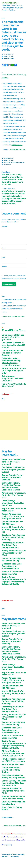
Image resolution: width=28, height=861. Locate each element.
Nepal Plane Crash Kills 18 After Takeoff (14, 385)
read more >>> (17, 145)
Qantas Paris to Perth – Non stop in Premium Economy (12, 352)
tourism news (7, 164)
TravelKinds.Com (9, 3)
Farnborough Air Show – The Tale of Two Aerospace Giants (13, 545)
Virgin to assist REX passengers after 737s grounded (13, 337)
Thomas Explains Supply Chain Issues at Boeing (13, 797)
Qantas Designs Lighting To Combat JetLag (13, 559)
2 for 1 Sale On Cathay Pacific (12, 808)
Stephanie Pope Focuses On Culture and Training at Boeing (13, 537)
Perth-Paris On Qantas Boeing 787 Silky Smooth (13, 776)
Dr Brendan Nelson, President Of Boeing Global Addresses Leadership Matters (11, 361)
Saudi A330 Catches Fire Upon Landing (13, 803)
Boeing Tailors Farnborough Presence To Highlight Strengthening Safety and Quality (14, 580)
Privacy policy (7, 845)
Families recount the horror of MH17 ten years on (13, 760)
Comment (5, 226)
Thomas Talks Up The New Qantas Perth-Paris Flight (13, 790)
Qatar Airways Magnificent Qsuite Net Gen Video (13, 378)
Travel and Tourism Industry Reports (14, 162)
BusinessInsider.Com (17, 149)
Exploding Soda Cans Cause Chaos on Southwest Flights (12, 566)
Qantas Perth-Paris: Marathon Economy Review (11, 769)
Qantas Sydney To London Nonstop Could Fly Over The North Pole (14, 783)
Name (4, 248)
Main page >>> (7, 394)
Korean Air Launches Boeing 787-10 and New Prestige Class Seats (13, 516)
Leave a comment (9, 58)
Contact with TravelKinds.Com (13, 316)
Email (4, 257)
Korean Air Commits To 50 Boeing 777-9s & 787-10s (13, 529)
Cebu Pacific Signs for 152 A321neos (12, 523)
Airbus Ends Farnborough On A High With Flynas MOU (14, 370)
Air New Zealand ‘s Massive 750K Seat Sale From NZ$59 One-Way (13, 753)
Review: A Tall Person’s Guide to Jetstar (12, 572)
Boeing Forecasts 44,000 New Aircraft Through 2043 (14, 552)
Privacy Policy (15, 856)
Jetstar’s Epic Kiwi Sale (13, 764)
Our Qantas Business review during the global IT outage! (13, 345)
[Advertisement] (14, 426)
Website (4, 266)
